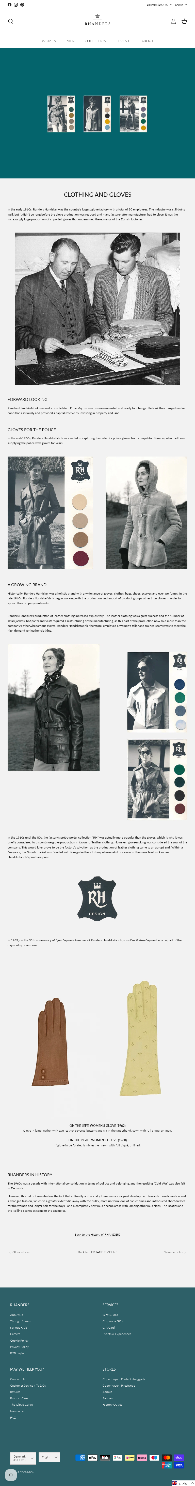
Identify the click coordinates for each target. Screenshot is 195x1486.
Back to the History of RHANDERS (97, 1234)
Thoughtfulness (20, 1321)
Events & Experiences (117, 1334)
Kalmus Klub (18, 1327)
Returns (15, 1392)
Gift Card (109, 1327)
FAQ (13, 1417)
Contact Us (17, 1379)
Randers (108, 1398)
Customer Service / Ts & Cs (28, 1385)
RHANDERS (27, 1471)
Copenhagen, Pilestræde (119, 1385)
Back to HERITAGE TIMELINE (97, 1252)
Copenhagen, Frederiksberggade (124, 1379)
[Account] (172, 21)
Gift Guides (110, 1315)
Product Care (19, 1398)
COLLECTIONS (96, 41)
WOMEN (49, 41)
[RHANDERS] (97, 21)
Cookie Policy (19, 1340)
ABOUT (147, 41)
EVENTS (124, 41)
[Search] (11, 21)
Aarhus (107, 1392)
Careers (15, 1334)
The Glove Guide (21, 1404)
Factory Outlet (112, 1404)
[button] (183, 1483)
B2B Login (17, 1353)
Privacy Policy (19, 1347)
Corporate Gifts (113, 1321)
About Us (16, 1315)
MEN (71, 41)
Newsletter (17, 1411)
